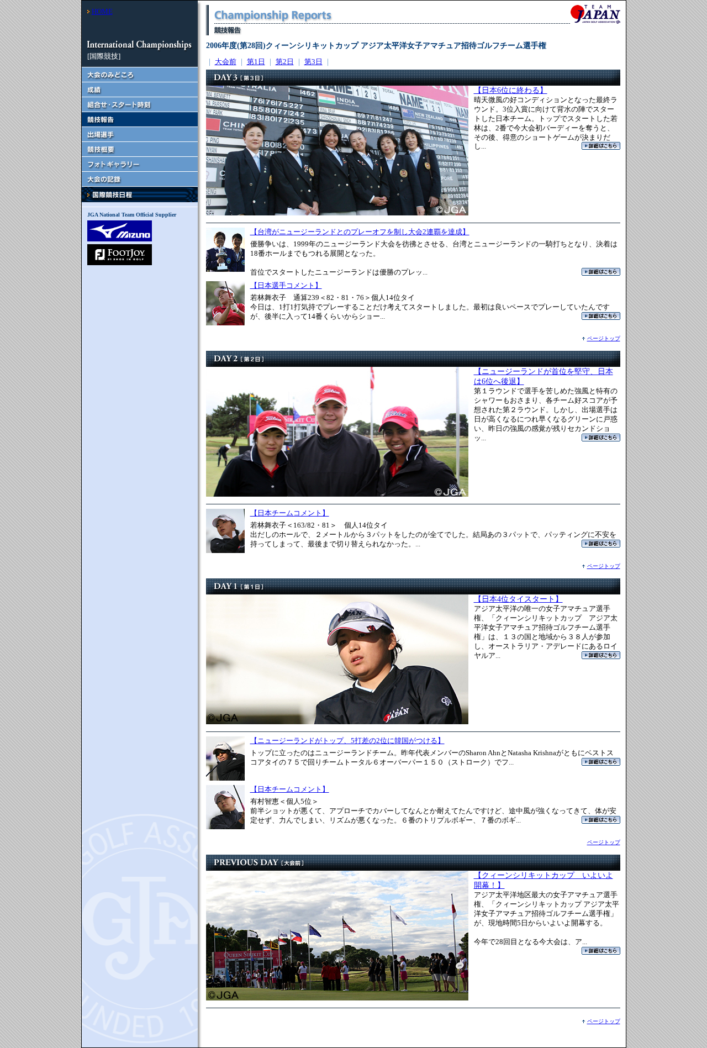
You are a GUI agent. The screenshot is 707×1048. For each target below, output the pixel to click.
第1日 (256, 61)
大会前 (225, 61)
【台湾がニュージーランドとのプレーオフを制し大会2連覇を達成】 (359, 232)
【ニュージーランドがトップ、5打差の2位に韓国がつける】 (347, 740)
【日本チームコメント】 (289, 513)
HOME (102, 11)
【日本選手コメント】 (286, 285)
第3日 (313, 61)
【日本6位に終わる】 (510, 90)
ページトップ (603, 338)
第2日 (285, 61)
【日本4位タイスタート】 (518, 599)
